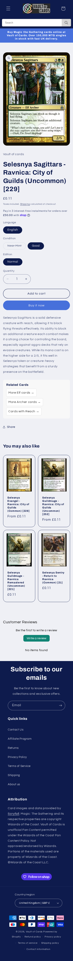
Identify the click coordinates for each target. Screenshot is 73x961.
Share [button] (11, 427)
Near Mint (16, 247)
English (12, 229)
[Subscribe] (60, 705)
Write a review (36, 638)
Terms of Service (19, 766)
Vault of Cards (34, 932)
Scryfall (13, 813)
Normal (12, 261)
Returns (13, 747)
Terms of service (28, 943)
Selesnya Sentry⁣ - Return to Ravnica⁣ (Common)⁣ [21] (53, 577)
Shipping (25, 204)
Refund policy (33, 937)
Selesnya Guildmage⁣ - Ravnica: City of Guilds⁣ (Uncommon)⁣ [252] (53, 506)
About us (14, 784)
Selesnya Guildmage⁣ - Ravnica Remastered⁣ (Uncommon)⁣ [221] (16, 581)
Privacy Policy (17, 757)
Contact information (38, 949)
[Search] (66, 22)
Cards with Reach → (23, 411)
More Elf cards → (21, 392)
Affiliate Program (20, 738)
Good (36, 245)
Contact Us (15, 729)
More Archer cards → (24, 402)
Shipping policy (50, 943)
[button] (8, 8)
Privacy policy (53, 937)
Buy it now (36, 305)
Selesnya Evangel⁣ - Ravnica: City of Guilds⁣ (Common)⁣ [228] (18, 504)
